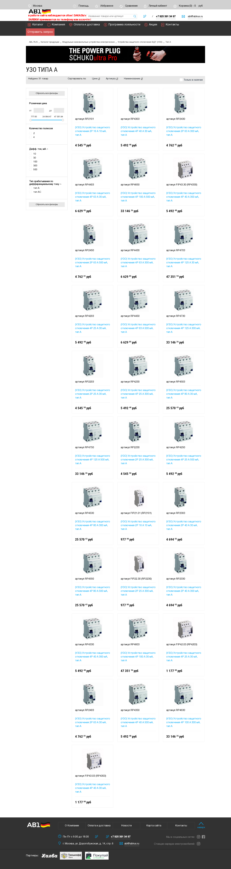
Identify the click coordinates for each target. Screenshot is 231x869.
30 (34, 158)
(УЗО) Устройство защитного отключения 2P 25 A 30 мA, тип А (92, 394)
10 (34, 154)
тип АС (37, 192)
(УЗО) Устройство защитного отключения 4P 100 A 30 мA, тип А (138, 657)
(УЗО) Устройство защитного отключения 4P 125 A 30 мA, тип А (183, 263)
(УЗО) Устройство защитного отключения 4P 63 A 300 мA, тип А (138, 263)
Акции (153, 24)
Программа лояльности (124, 24)
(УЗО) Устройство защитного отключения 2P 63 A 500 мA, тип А (92, 263)
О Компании (72, 826)
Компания (58, 24)
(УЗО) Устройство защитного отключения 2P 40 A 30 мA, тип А (183, 525)
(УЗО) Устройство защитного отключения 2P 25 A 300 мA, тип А (138, 460)
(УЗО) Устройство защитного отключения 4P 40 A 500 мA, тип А (138, 722)
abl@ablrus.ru (195, 17)
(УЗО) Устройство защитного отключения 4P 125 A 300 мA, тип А (183, 328)
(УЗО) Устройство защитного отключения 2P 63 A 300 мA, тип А (183, 131)
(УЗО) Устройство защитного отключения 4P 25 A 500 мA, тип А (183, 460)
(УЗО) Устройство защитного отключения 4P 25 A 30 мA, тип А (92, 328)
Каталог (37, 24)
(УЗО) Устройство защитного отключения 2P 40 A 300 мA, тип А (183, 591)
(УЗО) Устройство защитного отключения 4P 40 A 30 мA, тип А (138, 131)
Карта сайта (153, 826)
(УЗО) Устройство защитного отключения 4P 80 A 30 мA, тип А (183, 394)
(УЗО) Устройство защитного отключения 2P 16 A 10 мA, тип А (92, 131)
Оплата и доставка (87, 24)
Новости (126, 826)
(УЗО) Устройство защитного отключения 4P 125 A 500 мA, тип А (92, 460)
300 (35, 166)
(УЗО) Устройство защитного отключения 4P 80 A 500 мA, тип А (92, 591)
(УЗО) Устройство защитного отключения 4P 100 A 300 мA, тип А (183, 722)
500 (35, 170)
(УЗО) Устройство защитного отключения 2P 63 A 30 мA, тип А (92, 722)
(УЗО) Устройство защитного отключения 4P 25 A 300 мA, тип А (138, 394)
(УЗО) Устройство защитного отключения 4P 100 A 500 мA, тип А (138, 197)
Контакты (172, 24)
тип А (36, 188)
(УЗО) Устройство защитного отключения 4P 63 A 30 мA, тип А (92, 197)
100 (35, 162)
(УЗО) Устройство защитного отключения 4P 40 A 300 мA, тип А (183, 197)
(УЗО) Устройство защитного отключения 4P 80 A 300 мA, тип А (92, 525)
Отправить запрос (40, 32)
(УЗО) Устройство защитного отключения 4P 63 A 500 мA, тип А (138, 328)
